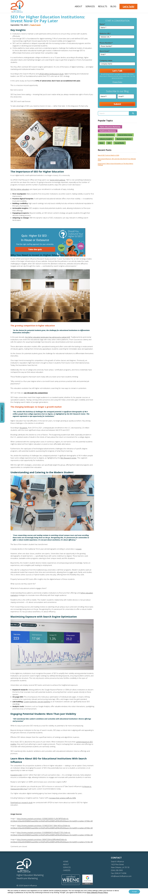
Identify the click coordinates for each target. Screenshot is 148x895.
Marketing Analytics (124, 139)
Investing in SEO (16, 775)
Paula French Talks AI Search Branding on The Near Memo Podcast (115, 164)
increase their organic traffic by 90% (62, 798)
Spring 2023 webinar (57, 180)
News (101, 143)
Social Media (119, 143)
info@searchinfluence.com (121, 876)
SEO (109, 143)
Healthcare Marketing (108, 131)
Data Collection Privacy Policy (97, 893)
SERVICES (67, 867)
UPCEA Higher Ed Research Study (51, 74)
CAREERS (66, 870)
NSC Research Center (68, 458)
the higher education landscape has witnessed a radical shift (47, 337)
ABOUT (66, 864)
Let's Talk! (128, 6)
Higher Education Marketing (110, 127)
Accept (134, 892)
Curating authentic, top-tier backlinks (37, 701)
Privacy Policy (117, 82)
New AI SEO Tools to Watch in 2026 (108, 155)
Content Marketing (107, 135)
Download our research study (22, 802)
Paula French (35, 25)
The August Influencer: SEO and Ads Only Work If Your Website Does (117, 159)
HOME (65, 861)
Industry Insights (106, 139)
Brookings (23, 428)
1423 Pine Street (117, 864)
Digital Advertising (125, 135)
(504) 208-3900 (117, 870)
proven (78, 549)
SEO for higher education (20, 189)
